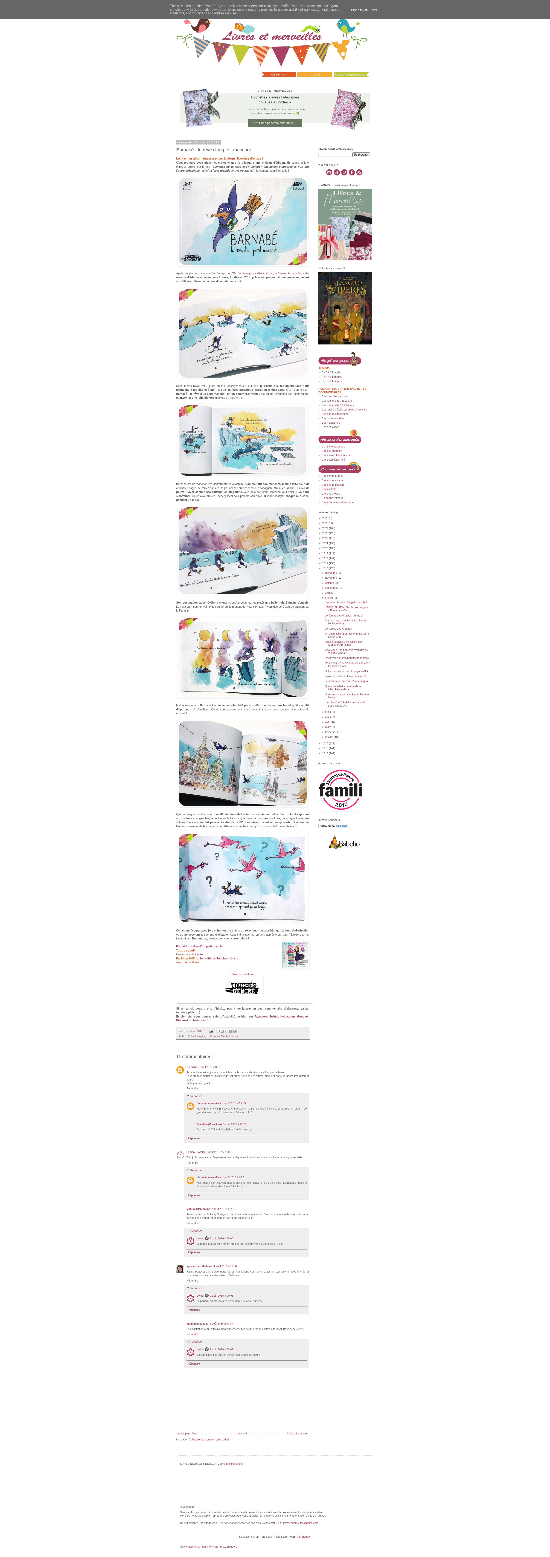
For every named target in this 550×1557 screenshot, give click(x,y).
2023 (325, 533)
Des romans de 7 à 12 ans (337, 400)
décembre (331, 572)
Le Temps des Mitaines (338, 628)
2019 (325, 553)
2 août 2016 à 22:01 (223, 1209)
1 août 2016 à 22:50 (218, 1152)
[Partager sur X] (226, 1031)
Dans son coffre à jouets (336, 455)
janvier (329, 737)
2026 (325, 518)
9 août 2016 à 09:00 (221, 1238)
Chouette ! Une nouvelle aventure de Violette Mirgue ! (346, 652)
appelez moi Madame (199, 1266)
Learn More (359, 9)
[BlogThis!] (222, 1031)
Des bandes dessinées (335, 413)
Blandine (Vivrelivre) (209, 1124)
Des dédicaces (330, 427)
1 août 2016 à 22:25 (234, 1124)
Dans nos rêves (331, 493)
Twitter (274, 1016)
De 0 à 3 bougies (332, 372)
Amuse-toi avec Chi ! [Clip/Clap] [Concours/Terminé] (343, 643)
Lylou (200, 1238)
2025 (325, 523)
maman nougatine (197, 1323)
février (329, 732)
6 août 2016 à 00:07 (221, 1323)
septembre (331, 587)
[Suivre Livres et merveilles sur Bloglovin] (333, 827)
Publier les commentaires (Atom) (211, 1439)
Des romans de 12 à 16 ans (338, 405)
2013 (325, 753)
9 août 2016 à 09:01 (221, 1295)
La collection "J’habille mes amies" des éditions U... (345, 704)
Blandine (191, 1067)
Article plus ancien (297, 1433)
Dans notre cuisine (333, 480)
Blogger (305, 1536)
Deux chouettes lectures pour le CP (345, 676)
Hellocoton (287, 1016)
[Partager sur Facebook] (230, 1031)
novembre (331, 577)
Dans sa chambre (332, 450)
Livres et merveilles (209, 1103)
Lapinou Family (195, 1152)
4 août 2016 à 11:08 (225, 1266)
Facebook (260, 1016)
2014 (325, 748)
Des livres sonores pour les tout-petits (347, 657)
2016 (325, 568)
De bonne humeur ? (333, 498)
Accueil (242, 1433)
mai (327, 717)
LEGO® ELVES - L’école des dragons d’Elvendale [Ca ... (346, 609)
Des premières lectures (335, 396)
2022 (325, 538)
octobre (330, 582)
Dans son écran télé (333, 459)
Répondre (192, 1088)
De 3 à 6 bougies (196, 1036)
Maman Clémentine (198, 1209)
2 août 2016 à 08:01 (234, 1177)
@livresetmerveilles (231, 1463)
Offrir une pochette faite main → (275, 122)
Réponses (196, 1096)
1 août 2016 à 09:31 (210, 1067)
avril (328, 722)
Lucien (216, 1036)
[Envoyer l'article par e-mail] (211, 1031)
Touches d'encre (229, 1036)
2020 (325, 548)
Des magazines (331, 422)
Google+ (303, 1016)
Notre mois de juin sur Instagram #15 (346, 671)
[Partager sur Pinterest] (234, 1031)
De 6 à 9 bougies (332, 381)
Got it (376, 9)
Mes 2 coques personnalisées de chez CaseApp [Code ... (347, 665)
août (328, 593)
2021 (325, 543)
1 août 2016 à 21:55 (234, 1103)
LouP (209, 1036)
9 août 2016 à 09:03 (221, 1349)
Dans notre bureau (333, 476)
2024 (325, 528)
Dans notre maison (333, 484)
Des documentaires (333, 418)
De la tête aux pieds (333, 446)
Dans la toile (329, 489)
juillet (328, 597)
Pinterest (182, 1020)
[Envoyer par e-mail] (218, 1031)
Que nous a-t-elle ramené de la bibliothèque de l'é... (343, 688)
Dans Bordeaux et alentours (338, 502)
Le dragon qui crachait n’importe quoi (346, 681)
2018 (325, 558)
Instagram (199, 1020)
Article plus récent (187, 1433)
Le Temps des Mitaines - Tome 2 (343, 615)
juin (327, 711)
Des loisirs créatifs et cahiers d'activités (344, 409)
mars (328, 727)
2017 (325, 563)
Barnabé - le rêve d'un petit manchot (346, 602)
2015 (325, 743)
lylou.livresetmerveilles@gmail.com (297, 1523)
